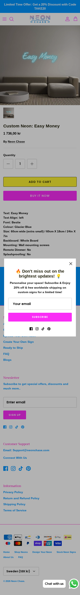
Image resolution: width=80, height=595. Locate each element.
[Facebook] (31, 328)
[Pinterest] (48, 328)
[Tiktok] (43, 328)
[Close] (70, 263)
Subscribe (40, 317)
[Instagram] (37, 328)
